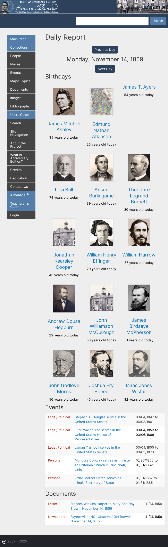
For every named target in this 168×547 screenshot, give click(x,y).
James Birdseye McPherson (139, 326)
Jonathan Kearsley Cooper (64, 261)
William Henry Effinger (101, 258)
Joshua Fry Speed (101, 388)
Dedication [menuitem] (18, 178)
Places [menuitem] (15, 64)
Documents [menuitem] (19, 89)
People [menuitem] (15, 56)
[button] (64, 114)
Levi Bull (64, 190)
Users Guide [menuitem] (19, 115)
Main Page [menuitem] (18, 39)
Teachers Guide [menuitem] (15, 206)
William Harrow (139, 255)
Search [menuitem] (15, 123)
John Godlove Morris (64, 388)
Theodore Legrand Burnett (139, 196)
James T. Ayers (139, 87)
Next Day (105, 69)
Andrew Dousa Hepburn (64, 324)
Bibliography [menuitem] (20, 106)
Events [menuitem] (15, 73)
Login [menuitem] (14, 215)
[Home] (84, 6)
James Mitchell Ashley (64, 127)
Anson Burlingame (101, 193)
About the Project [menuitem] (18, 144)
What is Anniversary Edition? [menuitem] (19, 158)
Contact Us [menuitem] (19, 187)
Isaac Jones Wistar (139, 388)
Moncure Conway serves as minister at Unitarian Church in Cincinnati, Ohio (103, 465)
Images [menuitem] (15, 98)
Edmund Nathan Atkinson (101, 130)
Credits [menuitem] (16, 170)
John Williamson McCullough (101, 326)
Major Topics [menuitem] (20, 81)
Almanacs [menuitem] (16, 196)
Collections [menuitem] (19, 47)
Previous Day (105, 50)
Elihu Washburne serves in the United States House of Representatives (98, 434)
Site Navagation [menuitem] (19, 133)
